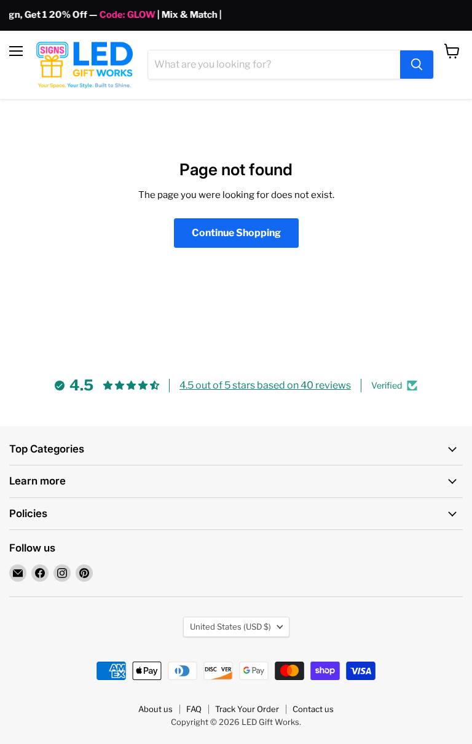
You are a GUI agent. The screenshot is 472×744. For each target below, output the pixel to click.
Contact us (313, 709)
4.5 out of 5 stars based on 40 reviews (265, 385)
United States (230, 626)
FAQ (194, 709)
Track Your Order (247, 709)
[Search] (416, 64)
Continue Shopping (236, 233)
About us (155, 709)
